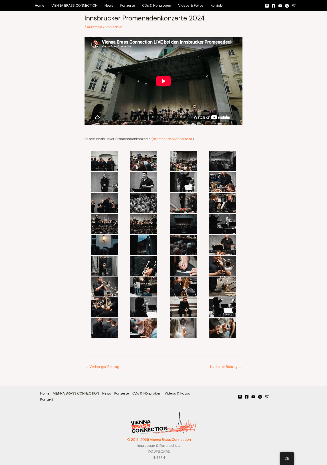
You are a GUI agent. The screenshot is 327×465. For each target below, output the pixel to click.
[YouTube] (280, 6)
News (106, 393)
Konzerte (121, 393)
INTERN (159, 457)
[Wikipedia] (294, 6)
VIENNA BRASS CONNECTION (76, 393)
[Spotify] (287, 6)
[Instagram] (267, 6)
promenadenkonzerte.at (172, 138)
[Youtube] (253, 397)
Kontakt (46, 399)
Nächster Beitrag (226, 366)
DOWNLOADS (159, 451)
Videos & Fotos (177, 393)
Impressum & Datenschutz (159, 445)
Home (45, 393)
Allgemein (94, 27)
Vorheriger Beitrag (102, 366)
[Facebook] (274, 6)
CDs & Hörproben (146, 393)
